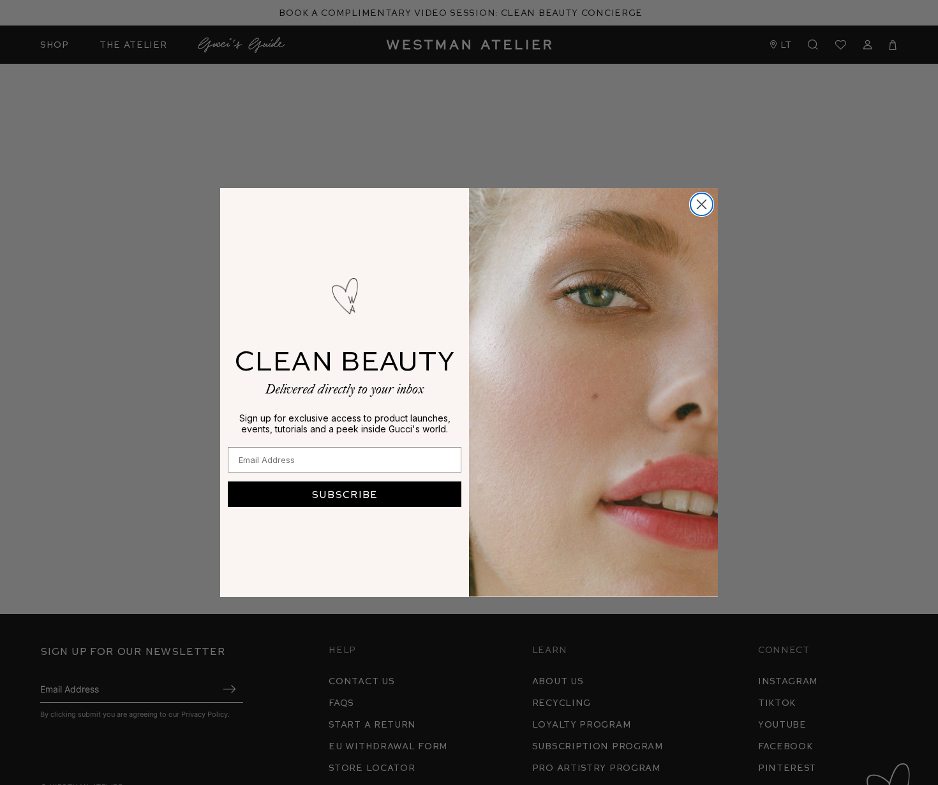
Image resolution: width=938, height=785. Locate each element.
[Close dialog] (701, 204)
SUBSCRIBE (344, 494)
